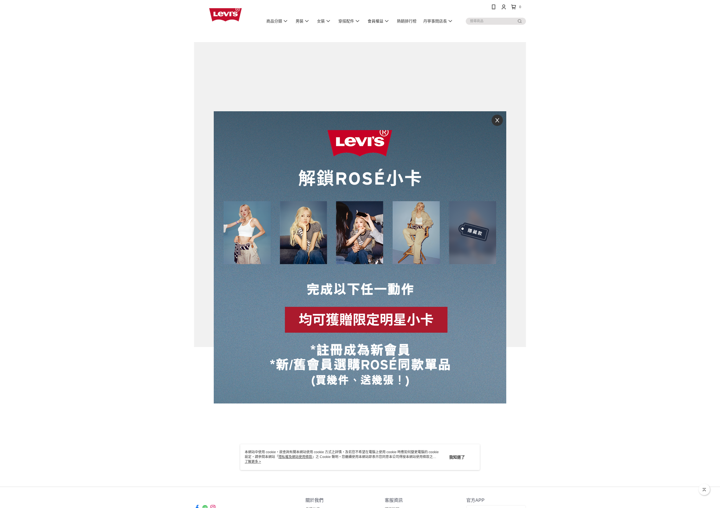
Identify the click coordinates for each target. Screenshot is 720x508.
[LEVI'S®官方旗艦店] (225, 15)
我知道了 (457, 457)
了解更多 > (253, 462)
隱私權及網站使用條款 (295, 457)
